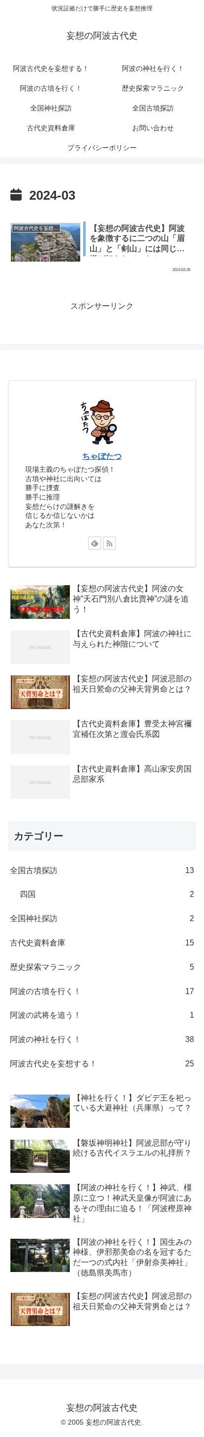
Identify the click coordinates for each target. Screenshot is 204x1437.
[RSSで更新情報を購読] (109, 543)
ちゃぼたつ (102, 456)
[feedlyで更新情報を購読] (94, 543)
